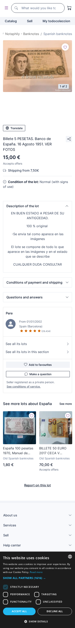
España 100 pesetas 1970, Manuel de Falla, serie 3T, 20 (18, 450)
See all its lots (16, 344)
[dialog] (37, 590)
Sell (29, 21)
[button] (37, 206)
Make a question (40, 374)
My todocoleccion (56, 21)
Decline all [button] (55, 611)
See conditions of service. (24, 386)
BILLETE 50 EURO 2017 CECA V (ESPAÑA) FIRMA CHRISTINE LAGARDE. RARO (52, 450)
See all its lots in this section (27, 352)
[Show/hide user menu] (5, 8)
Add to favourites (40, 364)
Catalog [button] (11, 21)
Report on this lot (37, 485)
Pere (9, 313)
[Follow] (65, 47)
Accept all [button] (19, 611)
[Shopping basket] (69, 8)
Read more (36, 572)
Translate (16, 128)
